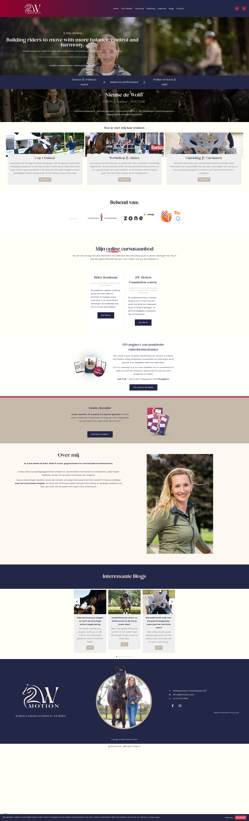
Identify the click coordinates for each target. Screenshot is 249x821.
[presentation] (77, 602)
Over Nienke (126, 8)
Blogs (171, 8)
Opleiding (150, 8)
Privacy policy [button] (154, 817)
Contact (180, 8)
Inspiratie (162, 8)
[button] (116, 656)
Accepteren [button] (240, 817)
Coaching (139, 8)
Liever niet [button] (229, 817)
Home (116, 8)
